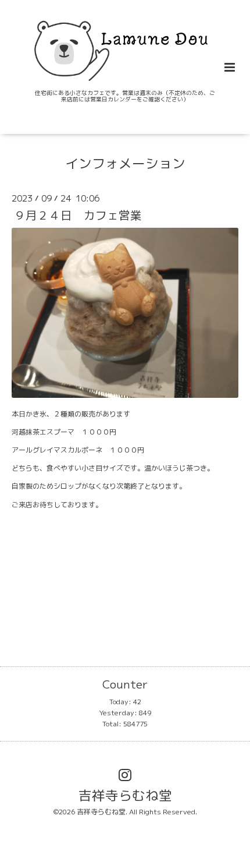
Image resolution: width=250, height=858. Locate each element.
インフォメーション (125, 163)
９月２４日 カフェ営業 (83, 215)
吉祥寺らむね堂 (125, 795)
